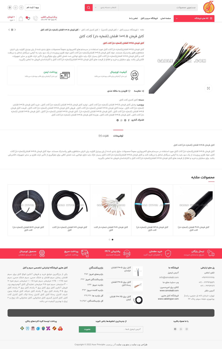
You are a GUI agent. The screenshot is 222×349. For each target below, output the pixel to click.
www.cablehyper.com (168, 299)
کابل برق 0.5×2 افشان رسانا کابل (121, 284)
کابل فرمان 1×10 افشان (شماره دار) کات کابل (69, 229)
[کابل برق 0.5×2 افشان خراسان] (138, 271)
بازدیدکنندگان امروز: (93, 279)
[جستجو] (89, 7)
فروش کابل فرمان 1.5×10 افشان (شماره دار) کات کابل (51, 108)
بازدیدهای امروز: (95, 274)
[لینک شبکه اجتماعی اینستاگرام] (21, 7)
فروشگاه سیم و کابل (128, 29)
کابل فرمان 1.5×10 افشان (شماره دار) (95, 111)
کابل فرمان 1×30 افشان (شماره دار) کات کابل (193, 229)
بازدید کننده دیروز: (94, 290)
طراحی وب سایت (139, 344)
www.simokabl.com (169, 290)
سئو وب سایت (122, 344)
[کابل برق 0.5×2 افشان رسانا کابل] (138, 286)
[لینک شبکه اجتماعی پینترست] (125, 120)
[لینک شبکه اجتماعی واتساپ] (15, 7)
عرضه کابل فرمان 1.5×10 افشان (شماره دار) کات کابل (100, 108)
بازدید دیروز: (97, 285)
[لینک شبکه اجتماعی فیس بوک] (128, 120)
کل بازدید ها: (97, 295)
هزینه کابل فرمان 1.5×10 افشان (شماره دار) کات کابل (74, 114)
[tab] (118, 134)
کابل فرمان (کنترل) (109, 29)
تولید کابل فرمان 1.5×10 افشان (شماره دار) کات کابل (64, 104)
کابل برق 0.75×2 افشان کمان (120, 298)
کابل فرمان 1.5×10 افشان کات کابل (115, 114)
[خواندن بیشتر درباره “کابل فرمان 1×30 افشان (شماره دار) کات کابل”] (176, 197)
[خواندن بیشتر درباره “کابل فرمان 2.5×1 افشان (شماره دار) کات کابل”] (135, 197)
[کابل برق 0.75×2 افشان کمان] (138, 300)
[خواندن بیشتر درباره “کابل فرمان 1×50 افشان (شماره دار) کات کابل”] (11, 197)
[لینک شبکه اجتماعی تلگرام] (10, 7)
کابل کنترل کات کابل (89, 29)
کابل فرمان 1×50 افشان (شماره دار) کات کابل (28, 229)
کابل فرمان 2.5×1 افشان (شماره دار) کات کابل (152, 229)
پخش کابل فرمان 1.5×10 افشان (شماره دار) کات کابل (112, 104)
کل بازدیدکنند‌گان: (95, 301)
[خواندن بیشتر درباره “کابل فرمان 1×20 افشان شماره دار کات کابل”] (94, 197)
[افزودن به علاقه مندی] (176, 191)
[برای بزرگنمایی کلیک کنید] (208, 88)
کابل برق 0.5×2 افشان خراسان (121, 269)
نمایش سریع (176, 204)
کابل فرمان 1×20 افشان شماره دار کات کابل (111, 229)
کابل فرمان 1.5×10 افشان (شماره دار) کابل (59, 111)
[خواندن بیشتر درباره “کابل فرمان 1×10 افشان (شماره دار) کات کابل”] (53, 197)
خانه (142, 29)
